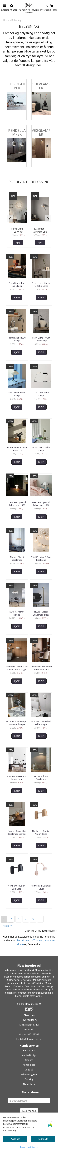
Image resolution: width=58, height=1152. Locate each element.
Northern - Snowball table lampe (41, 723)
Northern (50, 940)
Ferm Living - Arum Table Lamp (41, 339)
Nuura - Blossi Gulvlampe (41, 778)
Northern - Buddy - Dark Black (17, 887)
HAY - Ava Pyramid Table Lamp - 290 (41, 504)
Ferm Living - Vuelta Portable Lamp (41, 284)
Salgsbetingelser (29, 1074)
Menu (48, 983)
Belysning (16, 20)
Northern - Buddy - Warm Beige (41, 832)
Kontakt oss (29, 1064)
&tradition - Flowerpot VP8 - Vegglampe (40, 232)
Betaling (29, 1079)
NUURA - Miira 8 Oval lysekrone (41, 558)
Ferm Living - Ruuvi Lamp (17, 339)
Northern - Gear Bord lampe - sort (17, 778)
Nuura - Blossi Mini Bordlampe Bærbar (17, 832)
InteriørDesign (29, 1055)
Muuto (20, 944)
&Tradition (37, 940)
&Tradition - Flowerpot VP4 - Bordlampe (17, 723)
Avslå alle (15, 1139)
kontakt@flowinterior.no (29, 1039)
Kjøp (18, 242)
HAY (39, 986)
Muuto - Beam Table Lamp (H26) (17, 449)
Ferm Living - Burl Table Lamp (17, 284)
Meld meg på (29, 1110)
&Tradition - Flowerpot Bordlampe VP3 (41, 668)
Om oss (29, 1059)
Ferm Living (23, 940)
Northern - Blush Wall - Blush (41, 887)
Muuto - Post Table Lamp (41, 449)
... (40, 919)
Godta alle (43, 1139)
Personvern (29, 1050)
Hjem (6, 20)
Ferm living (30, 986)
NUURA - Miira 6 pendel (17, 613)
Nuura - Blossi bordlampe (17, 558)
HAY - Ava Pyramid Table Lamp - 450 (17, 504)
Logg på (29, 1069)
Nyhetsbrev (29, 1084)
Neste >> (7, 925)
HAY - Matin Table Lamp (17, 394)
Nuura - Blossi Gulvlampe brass (41, 613)
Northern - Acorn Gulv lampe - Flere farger (17, 668)
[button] (10, 218)
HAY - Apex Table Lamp (41, 394)
